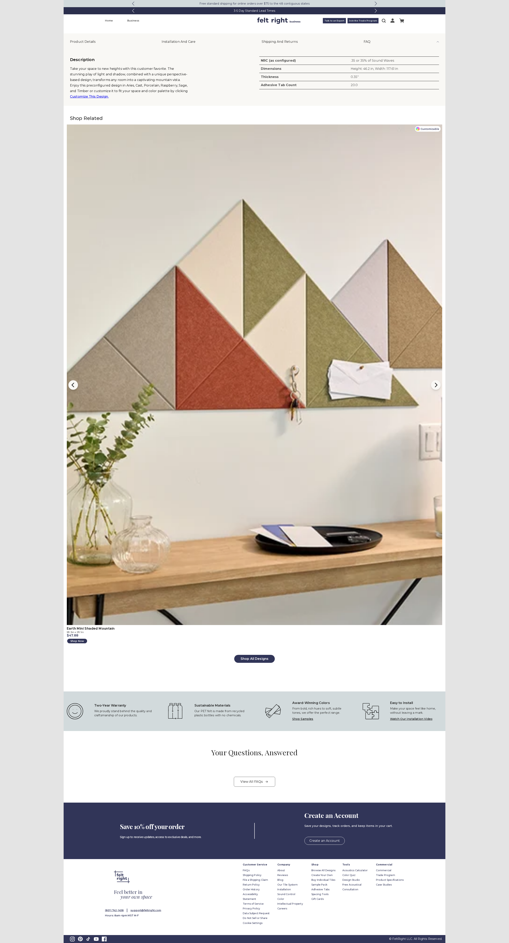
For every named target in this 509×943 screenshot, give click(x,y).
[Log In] (392, 20)
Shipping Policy (252, 875)
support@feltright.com (145, 910)
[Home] (239, 20)
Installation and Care (178, 42)
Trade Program (385, 875)
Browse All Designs (323, 870)
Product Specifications (390, 879)
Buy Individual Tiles (323, 879)
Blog (280, 879)
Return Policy (251, 884)
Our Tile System (287, 884)
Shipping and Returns (280, 42)
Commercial (383, 870)
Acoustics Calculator (355, 870)
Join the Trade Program (363, 20)
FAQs (246, 870)
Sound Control (286, 894)
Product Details (82, 42)
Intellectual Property (290, 903)
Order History (251, 889)
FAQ (367, 42)
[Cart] (401, 20)
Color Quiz (349, 875)
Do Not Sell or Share (255, 918)
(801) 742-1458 (114, 910)
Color (280, 898)
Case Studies (384, 884)
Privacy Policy (251, 908)
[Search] (384, 21)
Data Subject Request (256, 913)
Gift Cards (317, 898)
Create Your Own (322, 875)
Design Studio (351, 879)
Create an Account (324, 841)
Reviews (282, 875)
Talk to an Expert (334, 20)
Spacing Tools (319, 894)
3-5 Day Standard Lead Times (254, 11)
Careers (282, 908)
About (281, 870)
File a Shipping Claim (255, 879)
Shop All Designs (255, 659)
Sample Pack (319, 884)
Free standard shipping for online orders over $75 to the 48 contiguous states (254, 3)
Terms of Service (253, 903)
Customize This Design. (89, 96)
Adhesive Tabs (320, 889)
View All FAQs (251, 782)
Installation (284, 889)
